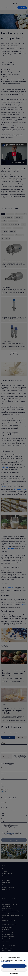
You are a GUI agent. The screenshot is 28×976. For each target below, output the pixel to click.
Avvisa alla (14, 969)
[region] (14, 964)
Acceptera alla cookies (14, 966)
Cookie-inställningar (14, 973)
